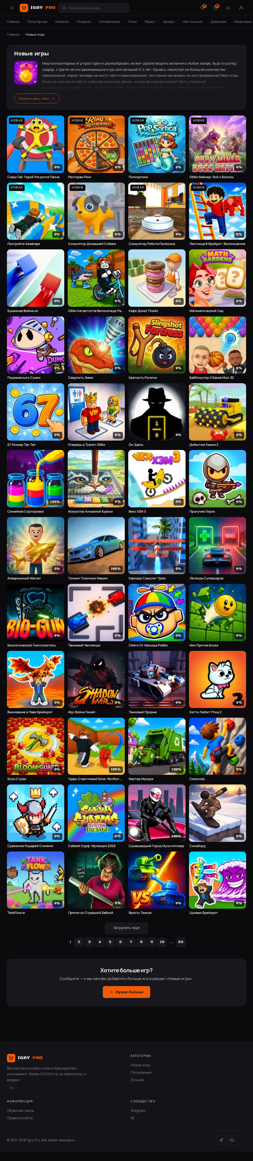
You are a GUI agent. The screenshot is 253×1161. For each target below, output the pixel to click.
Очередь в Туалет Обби (86, 445)
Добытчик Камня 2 (204, 445)
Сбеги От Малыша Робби (148, 645)
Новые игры (140, 1065)
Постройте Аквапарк (23, 244)
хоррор (48, 69)
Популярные (37, 21)
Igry (43, 7)
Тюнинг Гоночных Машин (88, 578)
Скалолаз (197, 779)
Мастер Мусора (141, 779)
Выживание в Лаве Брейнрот (30, 712)
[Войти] (241, 8)
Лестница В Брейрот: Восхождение (217, 244)
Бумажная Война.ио (22, 311)
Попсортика (138, 177)
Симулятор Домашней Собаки (92, 244)
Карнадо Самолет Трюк (147, 578)
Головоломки (109, 21)
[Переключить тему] (228, 8)
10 (162, 942)
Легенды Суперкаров (206, 578)
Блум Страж (16, 779)
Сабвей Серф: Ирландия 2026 (92, 846)
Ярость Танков (140, 913)
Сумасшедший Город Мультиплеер (156, 846)
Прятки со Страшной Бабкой (90, 913)
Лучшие (137, 1079)
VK (132, 1117)
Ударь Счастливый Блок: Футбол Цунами (96, 779)
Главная (13, 21)
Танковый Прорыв (143, 712)
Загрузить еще (126, 928)
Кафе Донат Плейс (143, 311)
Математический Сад (206, 311)
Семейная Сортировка (25, 511)
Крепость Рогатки (143, 378)
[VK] (232, 1140)
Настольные (193, 21)
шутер (231, 63)
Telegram (138, 1110)
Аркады (169, 21)
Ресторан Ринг (79, 177)
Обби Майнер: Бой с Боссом (211, 177)
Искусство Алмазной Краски (90, 511)
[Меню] (12, 8)
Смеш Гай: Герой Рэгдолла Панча (33, 177)
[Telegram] (221, 1140)
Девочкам (218, 21)
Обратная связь (20, 1110)
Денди (126, 81)
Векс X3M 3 (137, 511)
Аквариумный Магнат (24, 578)
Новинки (62, 21)
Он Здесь (136, 445)
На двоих (84, 21)
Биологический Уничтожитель (31, 645)
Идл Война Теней (81, 712)
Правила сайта (20, 1117)
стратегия (65, 69)
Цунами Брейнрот (204, 913)
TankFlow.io (16, 913)
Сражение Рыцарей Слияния (30, 846)
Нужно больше (130, 992)
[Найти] (64, 8)
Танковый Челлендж (84, 645)
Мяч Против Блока (204, 645)
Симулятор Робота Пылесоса (152, 244)
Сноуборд (198, 846)
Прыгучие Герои (202, 511)
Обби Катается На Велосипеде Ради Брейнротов (96, 311)
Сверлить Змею (80, 378)
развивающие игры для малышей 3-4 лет (116, 69)
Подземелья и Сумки (24, 378)
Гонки (132, 21)
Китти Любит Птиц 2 (206, 712)
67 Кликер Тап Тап (21, 445)
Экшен (150, 21)
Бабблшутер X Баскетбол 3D (212, 378)
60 (180, 942)
